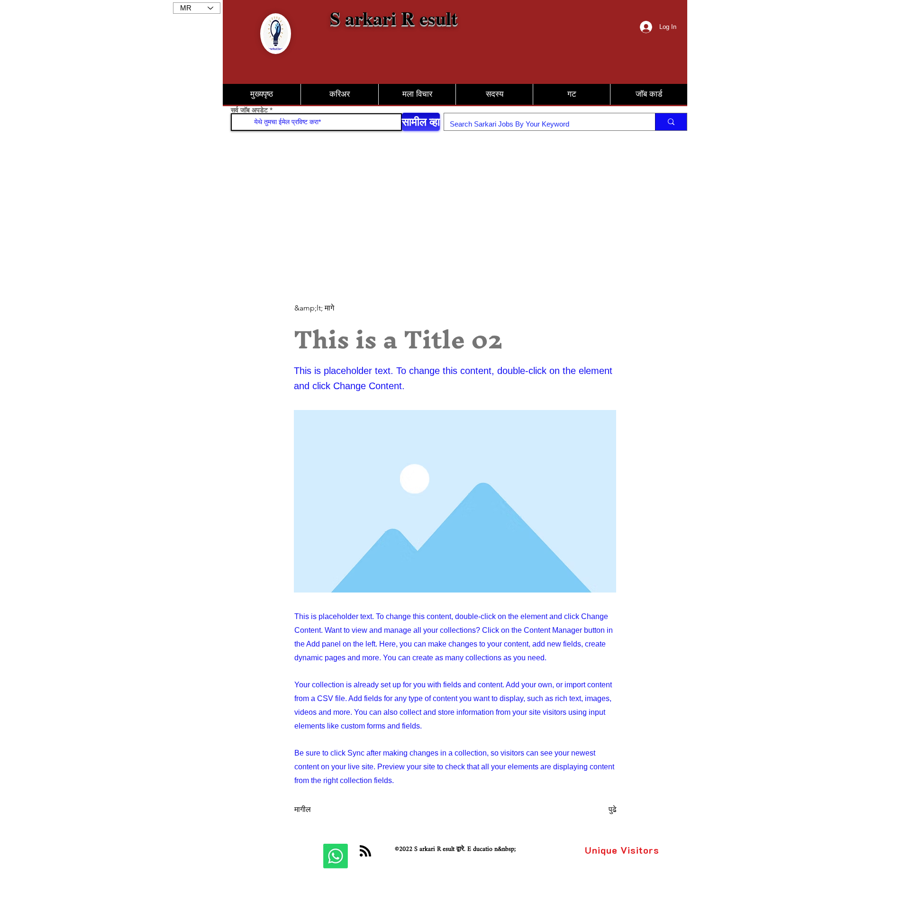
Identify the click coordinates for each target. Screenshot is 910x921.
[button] (648, 94)
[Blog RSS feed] (365, 851)
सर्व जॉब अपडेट (249, 110)
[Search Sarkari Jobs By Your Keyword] (671, 121)
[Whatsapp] (335, 856)
